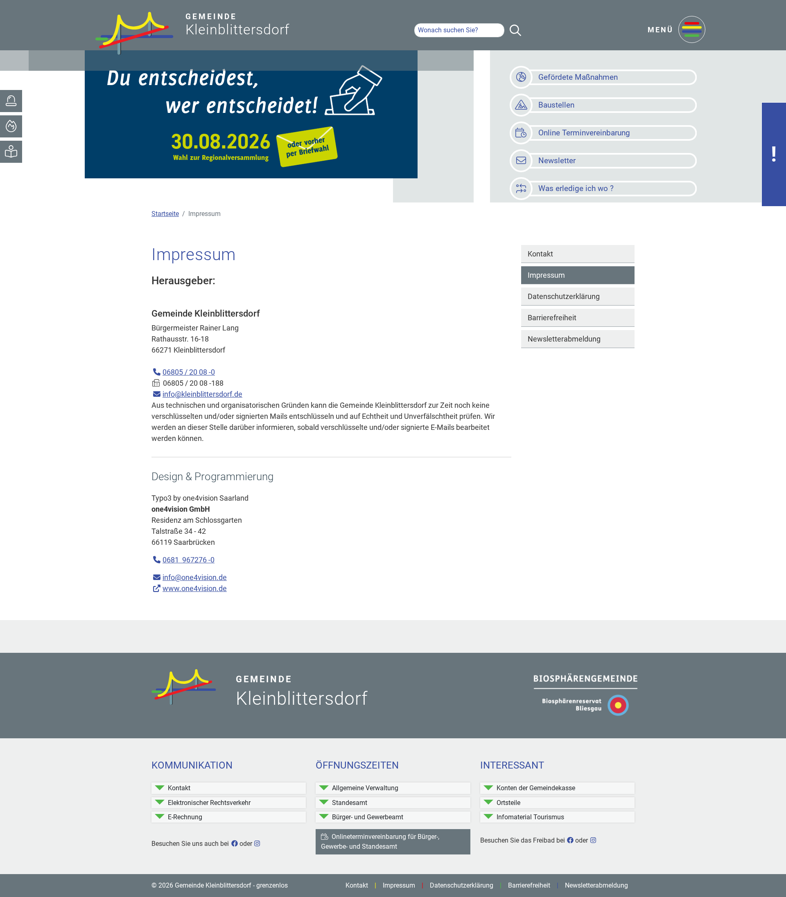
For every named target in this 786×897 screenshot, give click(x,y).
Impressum (546, 275)
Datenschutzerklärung (564, 296)
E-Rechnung (185, 817)
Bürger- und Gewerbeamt (367, 817)
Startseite (165, 214)
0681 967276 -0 (189, 559)
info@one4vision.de (195, 577)
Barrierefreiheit (552, 317)
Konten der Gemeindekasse (536, 788)
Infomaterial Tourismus (530, 817)
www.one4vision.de (195, 588)
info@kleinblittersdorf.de (202, 394)
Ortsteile (508, 803)
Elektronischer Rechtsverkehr (209, 803)
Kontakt (540, 254)
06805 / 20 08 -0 (189, 372)
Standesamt (349, 803)
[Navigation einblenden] (691, 30)
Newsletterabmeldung (564, 339)
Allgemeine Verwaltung (365, 788)
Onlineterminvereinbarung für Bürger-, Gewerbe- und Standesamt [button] (380, 841)
